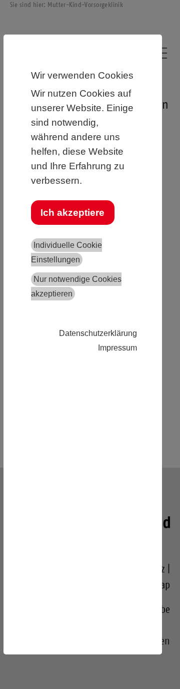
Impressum (117, 347)
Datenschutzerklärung (98, 333)
